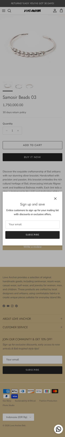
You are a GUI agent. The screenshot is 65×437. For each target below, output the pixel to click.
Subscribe (32, 234)
